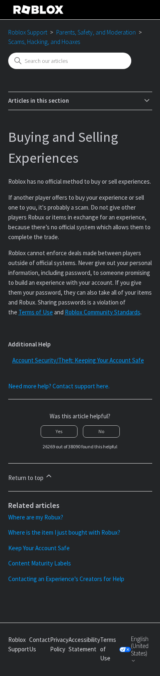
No (101, 431)
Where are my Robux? (35, 517)
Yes (59, 431)
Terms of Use (35, 312)
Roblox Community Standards (102, 312)
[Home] (38, 9)
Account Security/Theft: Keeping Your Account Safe (78, 360)
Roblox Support (27, 32)
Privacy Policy (59, 644)
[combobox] (69, 61)
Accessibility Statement (84, 644)
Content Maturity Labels (39, 563)
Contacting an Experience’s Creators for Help (66, 579)
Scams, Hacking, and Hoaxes (44, 42)
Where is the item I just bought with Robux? (64, 532)
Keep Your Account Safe (39, 548)
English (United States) (140, 646)
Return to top (26, 478)
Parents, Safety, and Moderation (96, 32)
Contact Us (39, 644)
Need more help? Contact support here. (59, 386)
